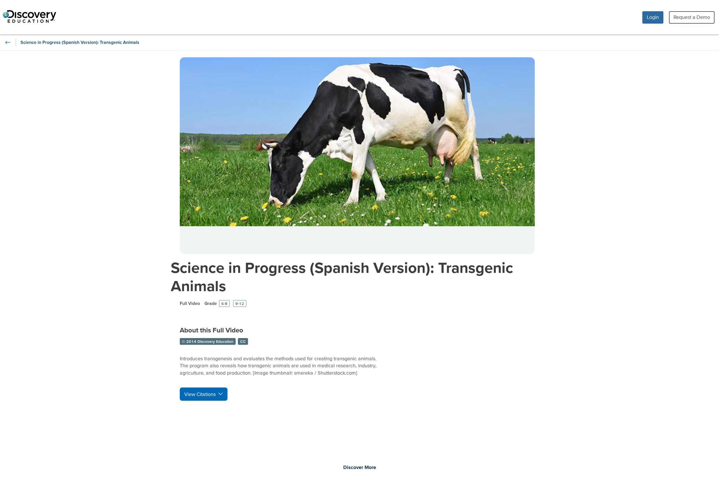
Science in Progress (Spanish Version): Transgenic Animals (342, 276)
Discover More (359, 467)
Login (653, 17)
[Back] (7, 42)
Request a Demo (692, 17)
